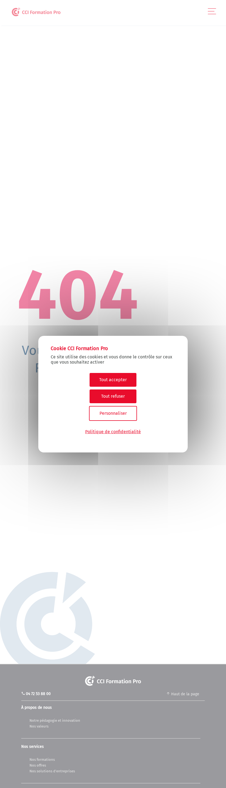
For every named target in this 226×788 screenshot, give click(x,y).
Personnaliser (113, 413)
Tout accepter (113, 379)
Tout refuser (113, 396)
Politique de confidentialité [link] (113, 431)
